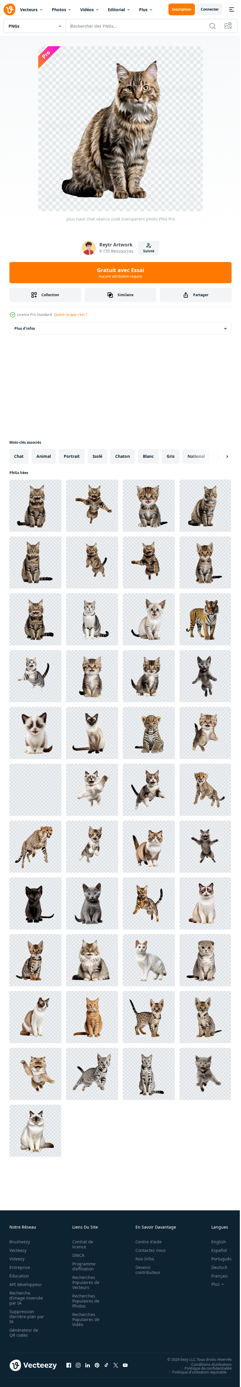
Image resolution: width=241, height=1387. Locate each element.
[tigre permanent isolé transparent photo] (205, 619)
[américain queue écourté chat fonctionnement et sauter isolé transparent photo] (35, 790)
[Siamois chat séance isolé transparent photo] (92, 733)
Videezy (16, 1259)
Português (217, 1259)
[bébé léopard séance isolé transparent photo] (149, 733)
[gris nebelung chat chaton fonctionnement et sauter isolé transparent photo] (205, 1074)
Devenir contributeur (144, 1270)
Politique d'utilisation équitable (195, 1371)
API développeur (25, 1284)
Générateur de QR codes (23, 1332)
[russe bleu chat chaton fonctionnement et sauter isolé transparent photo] (205, 676)
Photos (59, 9)
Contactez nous (147, 1250)
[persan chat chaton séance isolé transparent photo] (92, 676)
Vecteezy (17, 1250)
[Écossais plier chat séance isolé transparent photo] (205, 960)
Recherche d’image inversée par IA (24, 1298)
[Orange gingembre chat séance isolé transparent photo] (92, 1017)
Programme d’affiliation (82, 1266)
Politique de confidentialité (203, 1368)
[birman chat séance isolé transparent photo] (35, 1131)
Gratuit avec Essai (120, 272)
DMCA (77, 1255)
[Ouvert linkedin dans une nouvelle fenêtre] (87, 1365)
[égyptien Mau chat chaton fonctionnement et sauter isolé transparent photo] (92, 1074)
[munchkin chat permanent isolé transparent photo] (149, 847)
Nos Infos (141, 1259)
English (214, 1242)
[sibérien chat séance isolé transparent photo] (92, 960)
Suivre (148, 250)
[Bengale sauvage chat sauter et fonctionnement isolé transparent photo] (149, 903)
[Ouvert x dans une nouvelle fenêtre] (115, 1365)
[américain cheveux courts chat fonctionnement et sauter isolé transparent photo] (35, 676)
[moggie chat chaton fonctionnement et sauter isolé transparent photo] (92, 847)
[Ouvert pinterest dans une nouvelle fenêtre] (97, 1365)
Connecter (210, 9)
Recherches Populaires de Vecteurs (84, 1282)
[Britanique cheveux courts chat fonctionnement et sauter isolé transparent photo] (205, 847)
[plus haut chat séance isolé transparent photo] (35, 506)
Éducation (19, 1276)
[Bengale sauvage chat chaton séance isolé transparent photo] (35, 960)
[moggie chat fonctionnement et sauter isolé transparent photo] (149, 790)
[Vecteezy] (9, 9)
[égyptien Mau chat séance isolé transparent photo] (149, 1074)
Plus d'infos (24, 328)
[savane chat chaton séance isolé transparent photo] (205, 1017)
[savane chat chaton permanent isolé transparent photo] (149, 1017)
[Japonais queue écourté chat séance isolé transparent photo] (149, 960)
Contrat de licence (81, 1244)
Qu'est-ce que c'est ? (70, 314)
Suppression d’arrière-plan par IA (22, 1316)
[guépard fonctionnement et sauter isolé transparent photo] (35, 847)
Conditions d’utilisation (207, 1364)
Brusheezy (19, 1242)
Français (215, 1276)
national (196, 456)
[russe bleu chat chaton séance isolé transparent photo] (92, 903)
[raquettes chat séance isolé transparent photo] (205, 903)
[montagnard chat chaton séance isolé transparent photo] (149, 506)
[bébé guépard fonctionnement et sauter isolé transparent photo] (205, 790)
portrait (72, 456)
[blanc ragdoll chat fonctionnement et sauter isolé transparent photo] (92, 790)
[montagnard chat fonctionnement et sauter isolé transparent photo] (92, 506)
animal (43, 456)
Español (214, 1250)
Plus (143, 9)
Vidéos (87, 9)
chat (19, 456)
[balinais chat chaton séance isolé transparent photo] (149, 619)
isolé (97, 456)
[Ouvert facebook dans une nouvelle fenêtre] (68, 1365)
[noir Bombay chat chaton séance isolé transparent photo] (35, 903)
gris (171, 456)
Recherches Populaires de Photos (84, 1301)
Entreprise (19, 1267)
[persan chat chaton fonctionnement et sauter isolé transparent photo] (205, 733)
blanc (148, 456)
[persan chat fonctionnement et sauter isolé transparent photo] (35, 1074)
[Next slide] (217, 456)
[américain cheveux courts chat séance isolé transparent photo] (92, 619)
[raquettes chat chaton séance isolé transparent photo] (35, 733)
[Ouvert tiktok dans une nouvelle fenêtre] (106, 1365)
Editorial (116, 9)
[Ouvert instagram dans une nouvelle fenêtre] (78, 1365)
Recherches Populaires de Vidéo (84, 1319)
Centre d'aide (145, 1242)
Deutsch (215, 1267)
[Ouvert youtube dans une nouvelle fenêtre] (125, 1365)
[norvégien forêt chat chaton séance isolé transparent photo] (149, 676)
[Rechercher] (212, 25)
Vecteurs (29, 9)
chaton (122, 456)
